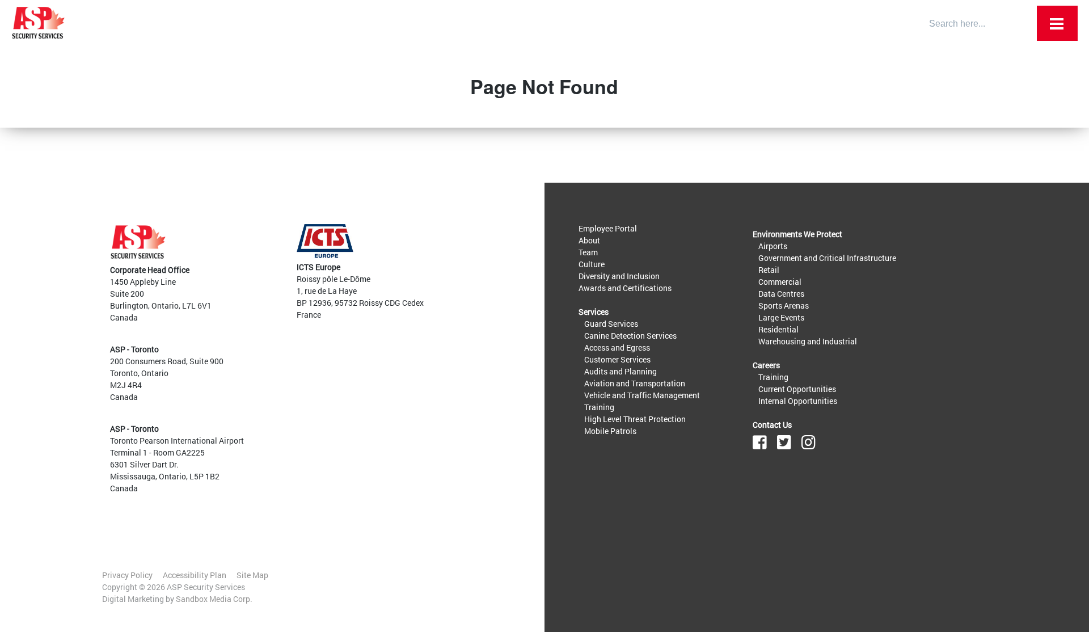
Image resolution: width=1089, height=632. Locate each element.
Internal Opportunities (797, 400)
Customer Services (617, 359)
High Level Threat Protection (635, 419)
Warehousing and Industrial (807, 341)
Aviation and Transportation (634, 383)
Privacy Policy (127, 575)
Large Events (781, 317)
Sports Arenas (783, 305)
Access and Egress (617, 347)
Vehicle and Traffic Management (642, 395)
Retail (768, 269)
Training (599, 407)
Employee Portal (608, 228)
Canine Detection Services (630, 335)
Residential (778, 329)
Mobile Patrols (610, 430)
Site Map (252, 575)
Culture (592, 264)
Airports (772, 246)
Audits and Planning (620, 371)
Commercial (779, 281)
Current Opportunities (797, 389)
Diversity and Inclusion (619, 276)
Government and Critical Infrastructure (827, 257)
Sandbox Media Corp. (214, 598)
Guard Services (611, 323)
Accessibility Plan (194, 575)
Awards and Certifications (625, 288)
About (589, 240)
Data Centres (781, 293)
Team (588, 252)
